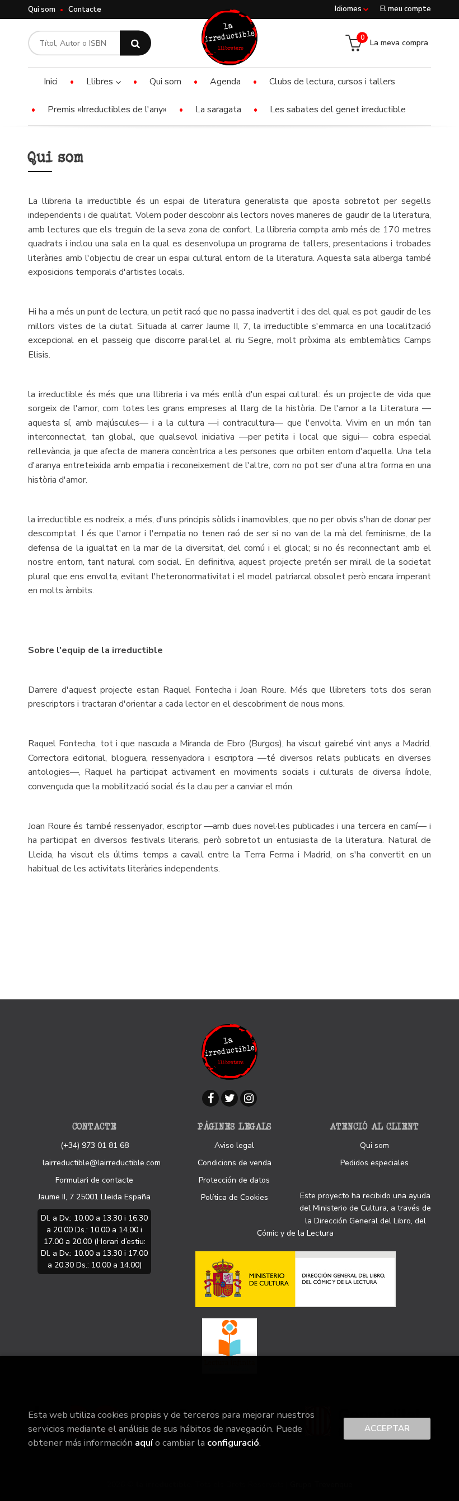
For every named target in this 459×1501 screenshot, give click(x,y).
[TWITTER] (229, 1098)
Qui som (41, 9)
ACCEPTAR (387, 1428)
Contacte (84, 9)
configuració (233, 1442)
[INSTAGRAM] (248, 1098)
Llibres (100, 81)
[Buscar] (135, 43)
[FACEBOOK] (210, 1098)
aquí (144, 1442)
